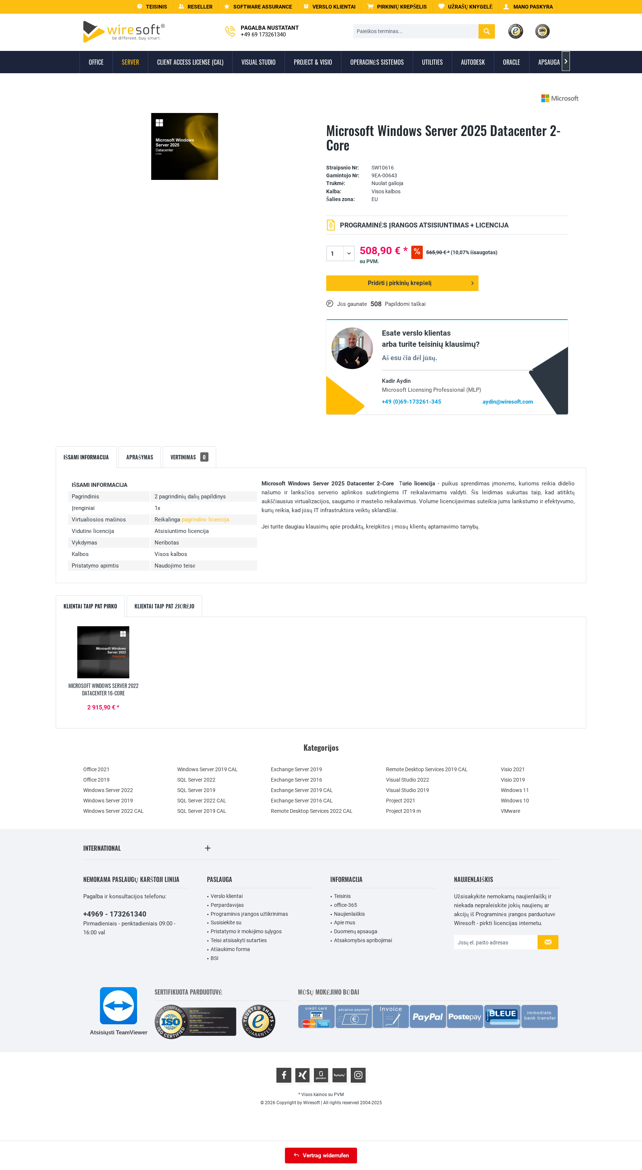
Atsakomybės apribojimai (363, 940)
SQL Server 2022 (196, 780)
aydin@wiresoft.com (508, 401)
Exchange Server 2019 (296, 769)
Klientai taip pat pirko (90, 606)
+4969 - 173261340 (114, 914)
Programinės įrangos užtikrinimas (249, 914)
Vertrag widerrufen (326, 1155)
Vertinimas (188, 457)
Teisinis (342, 896)
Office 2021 (96, 769)
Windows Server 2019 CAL (207, 769)
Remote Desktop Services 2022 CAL (312, 811)
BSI (214, 958)
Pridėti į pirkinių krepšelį (399, 283)
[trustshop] (258, 1022)
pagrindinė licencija (205, 519)
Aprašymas (139, 457)
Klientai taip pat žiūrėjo (164, 606)
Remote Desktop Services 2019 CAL (427, 769)
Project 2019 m (403, 811)
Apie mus (344, 922)
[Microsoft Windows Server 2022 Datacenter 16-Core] (103, 652)
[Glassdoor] (321, 1075)
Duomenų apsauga (355, 931)
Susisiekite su (226, 922)
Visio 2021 (513, 769)
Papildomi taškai (405, 304)
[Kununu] (339, 1075)
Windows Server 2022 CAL (113, 811)
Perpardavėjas (227, 905)
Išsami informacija (86, 457)
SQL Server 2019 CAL (201, 811)
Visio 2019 (513, 780)
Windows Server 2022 (108, 790)
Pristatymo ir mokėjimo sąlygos (246, 931)
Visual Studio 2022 (407, 780)
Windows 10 (515, 801)
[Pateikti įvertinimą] (447, 156)
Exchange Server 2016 (296, 780)
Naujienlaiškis (349, 914)
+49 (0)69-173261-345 (411, 401)
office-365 (345, 905)
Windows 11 (515, 790)
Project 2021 (400, 801)
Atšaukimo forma (230, 949)
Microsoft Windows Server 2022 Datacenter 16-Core (103, 689)
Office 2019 (96, 780)
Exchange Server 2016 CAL (302, 801)
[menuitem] (397, 7)
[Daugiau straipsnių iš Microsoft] (559, 98)
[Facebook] (283, 1075)
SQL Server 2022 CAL (201, 801)
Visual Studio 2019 (407, 790)
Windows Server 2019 (108, 801)
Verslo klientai (227, 896)
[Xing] (302, 1075)
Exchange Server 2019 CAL (302, 790)
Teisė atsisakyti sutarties (239, 940)
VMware (510, 811)
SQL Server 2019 (196, 790)
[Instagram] (358, 1075)
